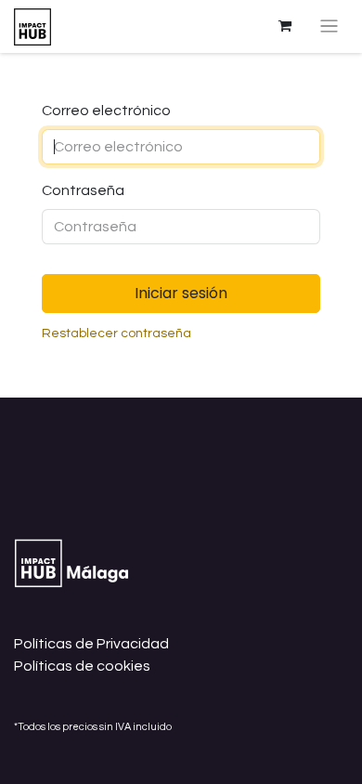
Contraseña (83, 190)
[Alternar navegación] (329, 26)
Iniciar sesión (181, 293)
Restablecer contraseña (116, 333)
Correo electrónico (106, 110)
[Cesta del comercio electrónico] (285, 26)
